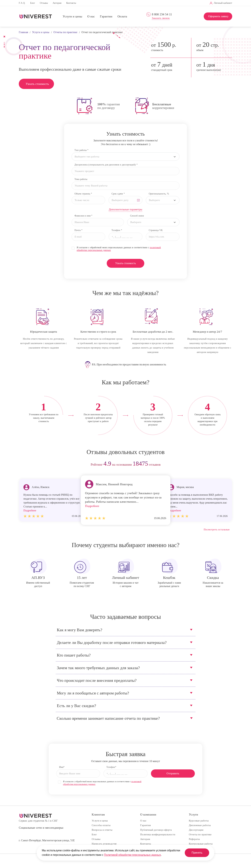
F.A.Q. (22, 3)
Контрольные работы (201, 843)
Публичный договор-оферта (156, 829)
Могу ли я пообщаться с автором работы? (93, 693)
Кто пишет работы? (74, 655)
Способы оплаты (101, 825)
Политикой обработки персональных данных (132, 854)
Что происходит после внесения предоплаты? (97, 680)
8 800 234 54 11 (162, 14)
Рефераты (194, 839)
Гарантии (106, 16)
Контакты (71, 3)
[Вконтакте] (159, 3)
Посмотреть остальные (217, 529)
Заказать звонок (161, 18)
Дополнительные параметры (125, 209)
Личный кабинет (223, 3)
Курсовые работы (199, 820)
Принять (197, 852)
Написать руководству (104, 843)
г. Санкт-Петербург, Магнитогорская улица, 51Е (47, 840)
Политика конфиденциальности (157, 834)
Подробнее (92, 506)
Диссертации (196, 829)
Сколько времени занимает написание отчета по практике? (108, 718)
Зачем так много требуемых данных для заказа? (98, 668)
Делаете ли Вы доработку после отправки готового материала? (112, 642)
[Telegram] (164, 3)
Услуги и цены (72, 16)
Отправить (172, 773)
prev (22, 464)
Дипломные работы (200, 825)
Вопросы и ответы (102, 829)
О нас (91, 16)
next (228, 464)
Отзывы (44, 3)
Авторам (57, 3)
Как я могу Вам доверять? (79, 630)
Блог (32, 3)
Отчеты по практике (200, 834)
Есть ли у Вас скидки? (76, 705)
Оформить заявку (218, 16)
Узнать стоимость (37, 84)
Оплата (122, 16)
